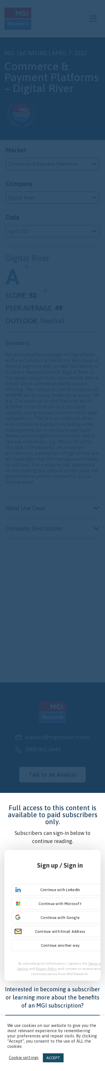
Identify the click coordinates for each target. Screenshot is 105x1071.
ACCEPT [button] (53, 1058)
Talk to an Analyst (52, 774)
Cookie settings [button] (23, 1058)
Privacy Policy (46, 969)
